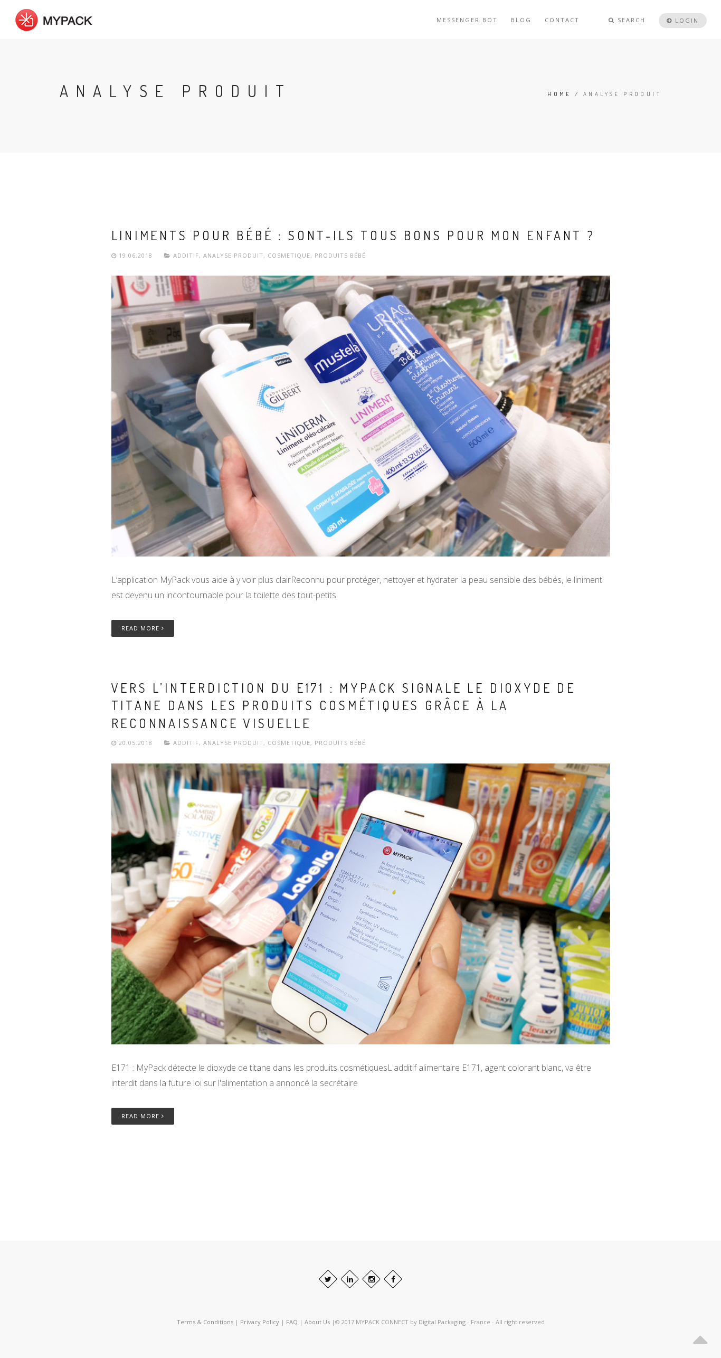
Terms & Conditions (205, 1322)
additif (186, 255)
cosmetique (289, 255)
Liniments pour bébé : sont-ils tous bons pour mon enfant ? (353, 235)
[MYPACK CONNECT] (53, 20)
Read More (141, 628)
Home (559, 94)
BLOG (521, 20)
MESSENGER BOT (467, 20)
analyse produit (233, 255)
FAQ (292, 1322)
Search (630, 20)
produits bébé (340, 255)
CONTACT (562, 20)
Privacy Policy (259, 1322)
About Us (318, 1322)
